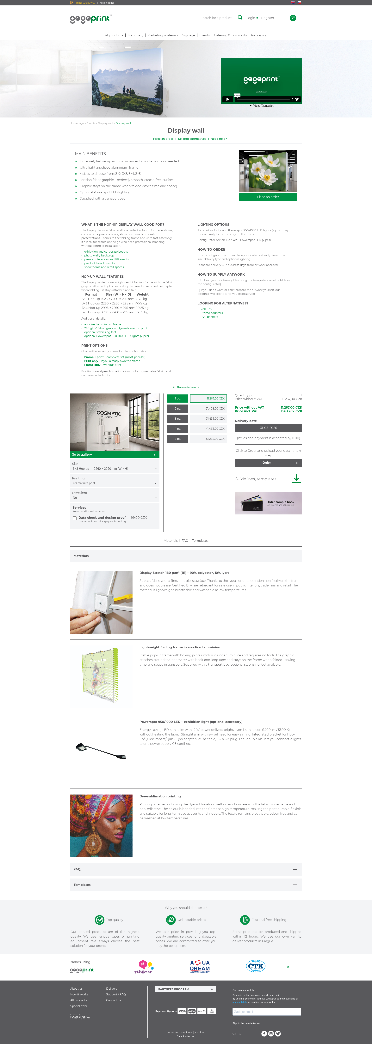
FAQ (185, 541)
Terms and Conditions (180, 1032)
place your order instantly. (253, 255)
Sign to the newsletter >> (246, 1023)
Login (250, 18)
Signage (188, 35)
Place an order (163, 139)
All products (78, 1000)
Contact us (113, 1000)
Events (204, 35)
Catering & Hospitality (230, 35)
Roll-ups (206, 309)
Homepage (77, 123)
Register (267, 18)
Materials (171, 541)
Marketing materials (162, 35)
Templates (200, 541)
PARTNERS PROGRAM (173, 989)
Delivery (111, 988)
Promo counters (212, 313)
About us (76, 988)
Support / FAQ (116, 994)
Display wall (105, 123)
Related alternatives (192, 139)
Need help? (219, 139)
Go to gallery (82, 454)
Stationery (135, 35)
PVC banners (209, 317)
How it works (79, 994)
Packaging (259, 35)
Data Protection (186, 1036)
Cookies (200, 1032)
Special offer (78, 1006)
